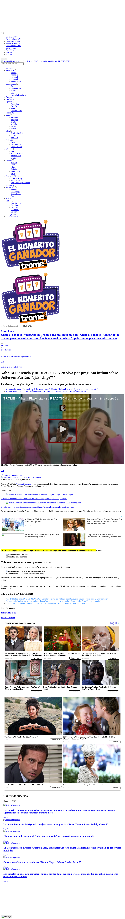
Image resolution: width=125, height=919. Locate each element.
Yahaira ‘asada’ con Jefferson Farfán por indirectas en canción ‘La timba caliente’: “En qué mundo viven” (46, 391)
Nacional (14, 77)
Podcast (9, 54)
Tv (12, 86)
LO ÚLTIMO (11, 37)
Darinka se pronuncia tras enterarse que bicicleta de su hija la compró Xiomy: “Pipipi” (34, 499)
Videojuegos (15, 192)
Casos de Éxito (16, 178)
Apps (13, 196)
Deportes (9, 97)
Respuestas (10, 113)
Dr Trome (14, 212)
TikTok (13, 126)
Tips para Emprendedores (20, 183)
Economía (15, 79)
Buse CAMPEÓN (13, 43)
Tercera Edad (16, 171)
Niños (13, 167)
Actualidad (10, 70)
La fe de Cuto (11, 48)
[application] (62, 429)
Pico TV (9, 52)
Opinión (9, 102)
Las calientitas (16, 144)
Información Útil (17, 180)
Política (13, 73)
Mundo (8, 149)
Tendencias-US (17, 133)
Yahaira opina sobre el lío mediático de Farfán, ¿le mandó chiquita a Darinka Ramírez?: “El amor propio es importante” (52, 389)
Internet (14, 189)
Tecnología (10, 187)
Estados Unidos (17, 153)
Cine (12, 93)
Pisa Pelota (10, 50)
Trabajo (14, 169)
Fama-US (14, 138)
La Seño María (16, 111)
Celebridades (16, 88)
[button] (28, 326)
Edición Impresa (12, 216)
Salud (13, 165)
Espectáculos (11, 84)
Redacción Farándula (32, 477)
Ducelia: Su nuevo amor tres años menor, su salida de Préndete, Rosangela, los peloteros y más (37, 507)
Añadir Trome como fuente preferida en (16, 356)
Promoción (10, 185)
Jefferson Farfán (8, 618)
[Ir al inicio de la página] (6, 916)
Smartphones (16, 194)
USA (8, 131)
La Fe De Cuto (16, 147)
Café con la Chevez (13, 46)
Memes (13, 128)
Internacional (16, 81)
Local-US (14, 135)
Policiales (14, 75)
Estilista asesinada (13, 41)
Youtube (14, 124)
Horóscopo (10, 99)
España (13, 151)
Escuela (14, 163)
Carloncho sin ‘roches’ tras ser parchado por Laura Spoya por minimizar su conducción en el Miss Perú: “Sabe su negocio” (53, 601)
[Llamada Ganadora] (30, 271)
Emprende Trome (12, 176)
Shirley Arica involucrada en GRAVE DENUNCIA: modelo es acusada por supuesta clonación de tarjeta (46, 603)
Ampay (13, 108)
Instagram (14, 120)
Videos (8, 201)
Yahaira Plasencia (8, 613)
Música (13, 90)
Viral (8, 115)
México (14, 158)
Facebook (14, 117)
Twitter (13, 122)
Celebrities (15, 210)
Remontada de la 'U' (13, 39)
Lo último (9, 68)
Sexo (13, 174)
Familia (9, 160)
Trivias (8, 198)
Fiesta (13, 142)
